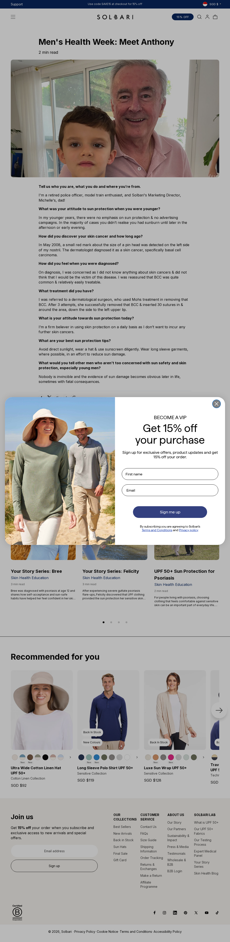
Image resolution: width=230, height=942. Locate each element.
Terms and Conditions (157, 530)
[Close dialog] (216, 404)
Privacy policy (188, 530)
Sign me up (170, 512)
